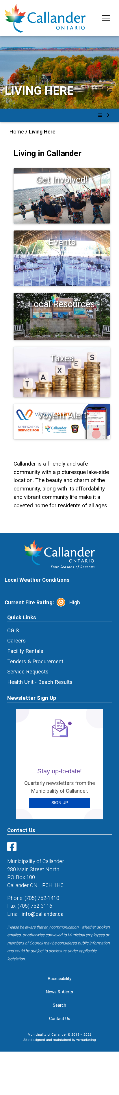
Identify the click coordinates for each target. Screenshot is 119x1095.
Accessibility (59, 978)
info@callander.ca (43, 914)
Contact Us (59, 1018)
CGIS (13, 630)
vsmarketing (86, 1040)
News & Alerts (59, 992)
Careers (16, 641)
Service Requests (28, 672)
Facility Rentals (25, 651)
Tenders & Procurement (35, 661)
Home (16, 132)
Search (59, 1005)
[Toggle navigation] (106, 18)
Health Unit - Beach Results (39, 682)
